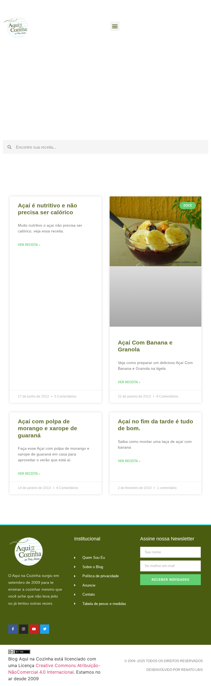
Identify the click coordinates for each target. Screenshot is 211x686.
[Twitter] (44, 629)
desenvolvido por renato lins (174, 670)
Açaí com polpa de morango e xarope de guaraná (47, 428)
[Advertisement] (105, 96)
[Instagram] (23, 629)
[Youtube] (34, 629)
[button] (115, 26)
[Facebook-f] (13, 629)
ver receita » (29, 245)
